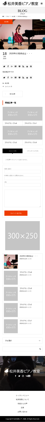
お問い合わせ (22, 411)
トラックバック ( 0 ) (32, 151)
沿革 (22, 407)
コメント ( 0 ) (12, 151)
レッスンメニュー (22, 395)
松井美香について (22, 399)
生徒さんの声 (22, 403)
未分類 (6, 22)
